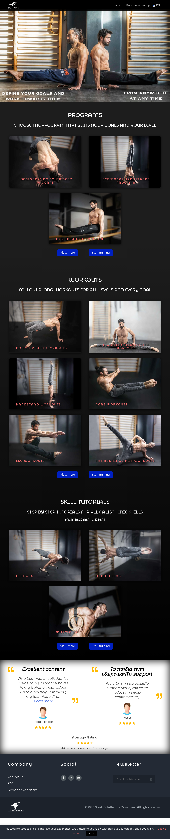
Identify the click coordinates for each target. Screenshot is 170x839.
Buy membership (138, 5)
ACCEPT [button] (91, 834)
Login (117, 5)
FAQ (11, 783)
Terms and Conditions (22, 790)
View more (67, 252)
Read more (43, 701)
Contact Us (15, 777)
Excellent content (43, 669)
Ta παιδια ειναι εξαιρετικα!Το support (127, 671)
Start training (101, 252)
